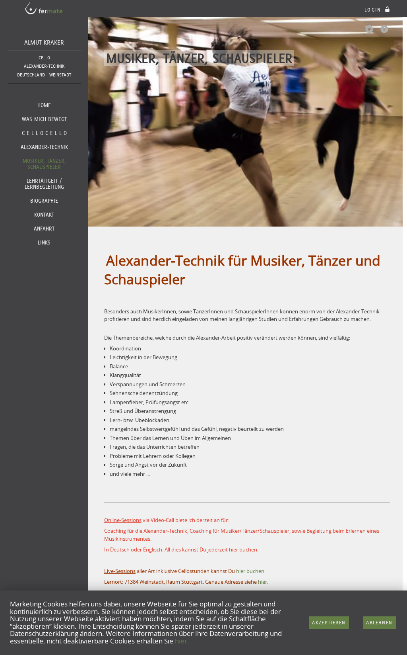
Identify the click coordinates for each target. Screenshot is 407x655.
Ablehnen (379, 623)
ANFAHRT (44, 228)
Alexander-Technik (44, 147)
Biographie (44, 200)
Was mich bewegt (44, 119)
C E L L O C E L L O (44, 133)
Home (44, 105)
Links (44, 242)
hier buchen (243, 549)
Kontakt (44, 214)
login (374, 10)
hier (262, 581)
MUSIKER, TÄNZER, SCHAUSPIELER (44, 164)
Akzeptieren (328, 623)
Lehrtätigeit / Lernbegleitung (44, 184)
